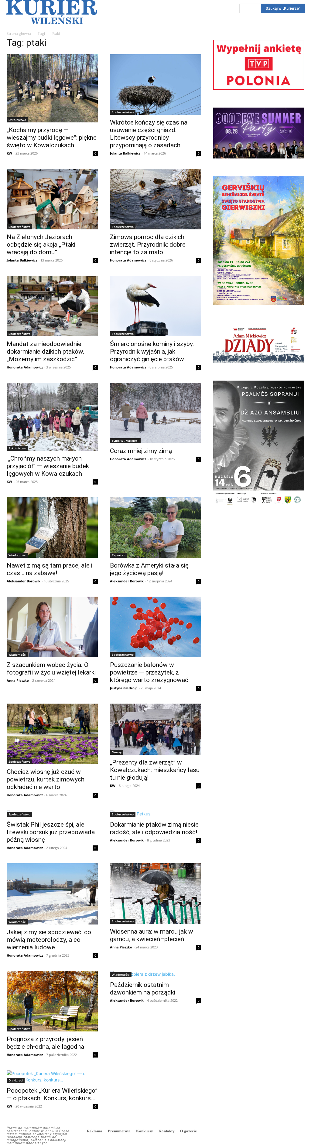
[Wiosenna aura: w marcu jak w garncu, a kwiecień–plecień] (155, 893)
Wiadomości (17, 555)
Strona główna (19, 33)
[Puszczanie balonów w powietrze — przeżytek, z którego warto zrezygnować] (155, 627)
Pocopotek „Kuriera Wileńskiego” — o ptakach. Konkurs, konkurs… (52, 1094)
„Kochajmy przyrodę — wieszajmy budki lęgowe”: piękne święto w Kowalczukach (52, 137)
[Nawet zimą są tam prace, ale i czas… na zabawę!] (52, 527)
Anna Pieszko (18, 680)
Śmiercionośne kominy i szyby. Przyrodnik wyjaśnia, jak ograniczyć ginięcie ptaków (152, 351)
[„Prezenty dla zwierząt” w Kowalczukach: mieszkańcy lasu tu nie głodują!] (155, 729)
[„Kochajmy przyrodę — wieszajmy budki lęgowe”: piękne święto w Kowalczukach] (52, 88)
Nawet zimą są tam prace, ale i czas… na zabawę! (49, 569)
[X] (299, 1131)
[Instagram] (285, 1131)
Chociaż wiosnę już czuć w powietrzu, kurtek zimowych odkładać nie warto (45, 779)
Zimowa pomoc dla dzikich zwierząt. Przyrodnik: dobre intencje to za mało (148, 244)
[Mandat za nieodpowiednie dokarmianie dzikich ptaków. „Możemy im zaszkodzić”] (52, 306)
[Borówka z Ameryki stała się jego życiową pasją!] (155, 527)
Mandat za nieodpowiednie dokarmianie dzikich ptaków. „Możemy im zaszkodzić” (45, 351)
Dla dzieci (16, 1080)
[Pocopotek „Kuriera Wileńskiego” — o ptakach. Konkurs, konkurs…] (52, 1076)
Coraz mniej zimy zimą (141, 451)
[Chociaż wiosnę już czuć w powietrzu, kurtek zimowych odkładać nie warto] (52, 734)
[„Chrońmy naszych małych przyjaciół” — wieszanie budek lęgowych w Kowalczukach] (52, 417)
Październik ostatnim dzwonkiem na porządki (142, 988)
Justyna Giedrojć (123, 688)
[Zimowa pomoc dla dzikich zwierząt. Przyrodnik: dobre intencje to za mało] (155, 199)
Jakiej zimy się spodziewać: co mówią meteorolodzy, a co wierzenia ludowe (49, 939)
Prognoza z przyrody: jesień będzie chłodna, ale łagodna (45, 1042)
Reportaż (118, 555)
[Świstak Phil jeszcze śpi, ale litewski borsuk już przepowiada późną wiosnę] (52, 814)
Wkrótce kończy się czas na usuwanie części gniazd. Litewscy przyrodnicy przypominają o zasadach (148, 134)
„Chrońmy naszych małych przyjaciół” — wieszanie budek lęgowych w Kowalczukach (48, 466)
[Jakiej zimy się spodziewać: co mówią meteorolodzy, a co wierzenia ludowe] (52, 893)
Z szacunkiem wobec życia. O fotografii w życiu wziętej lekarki (52, 668)
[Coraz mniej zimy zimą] (155, 413)
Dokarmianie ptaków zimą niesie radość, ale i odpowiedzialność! (154, 828)
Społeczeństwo (123, 112)
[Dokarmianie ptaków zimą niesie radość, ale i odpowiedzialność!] (155, 814)
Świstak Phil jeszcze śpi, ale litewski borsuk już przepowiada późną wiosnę (51, 832)
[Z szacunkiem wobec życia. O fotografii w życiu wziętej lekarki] (52, 627)
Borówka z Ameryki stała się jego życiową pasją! (149, 569)
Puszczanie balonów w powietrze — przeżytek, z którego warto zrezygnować (149, 672)
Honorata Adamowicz (128, 260)
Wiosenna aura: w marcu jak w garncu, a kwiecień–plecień (151, 935)
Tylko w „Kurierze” (125, 440)
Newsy (116, 752)
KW (9, 153)
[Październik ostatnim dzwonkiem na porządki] (155, 974)
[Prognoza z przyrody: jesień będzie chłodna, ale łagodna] (52, 1001)
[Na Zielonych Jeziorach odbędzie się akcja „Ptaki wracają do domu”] (52, 199)
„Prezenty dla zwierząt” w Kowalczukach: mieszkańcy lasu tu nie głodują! (155, 770)
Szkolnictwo (17, 120)
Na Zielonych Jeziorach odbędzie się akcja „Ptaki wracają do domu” (41, 244)
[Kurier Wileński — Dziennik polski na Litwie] (51, 12)
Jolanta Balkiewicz (125, 153)
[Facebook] (271, 1131)
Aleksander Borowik (23, 581)
